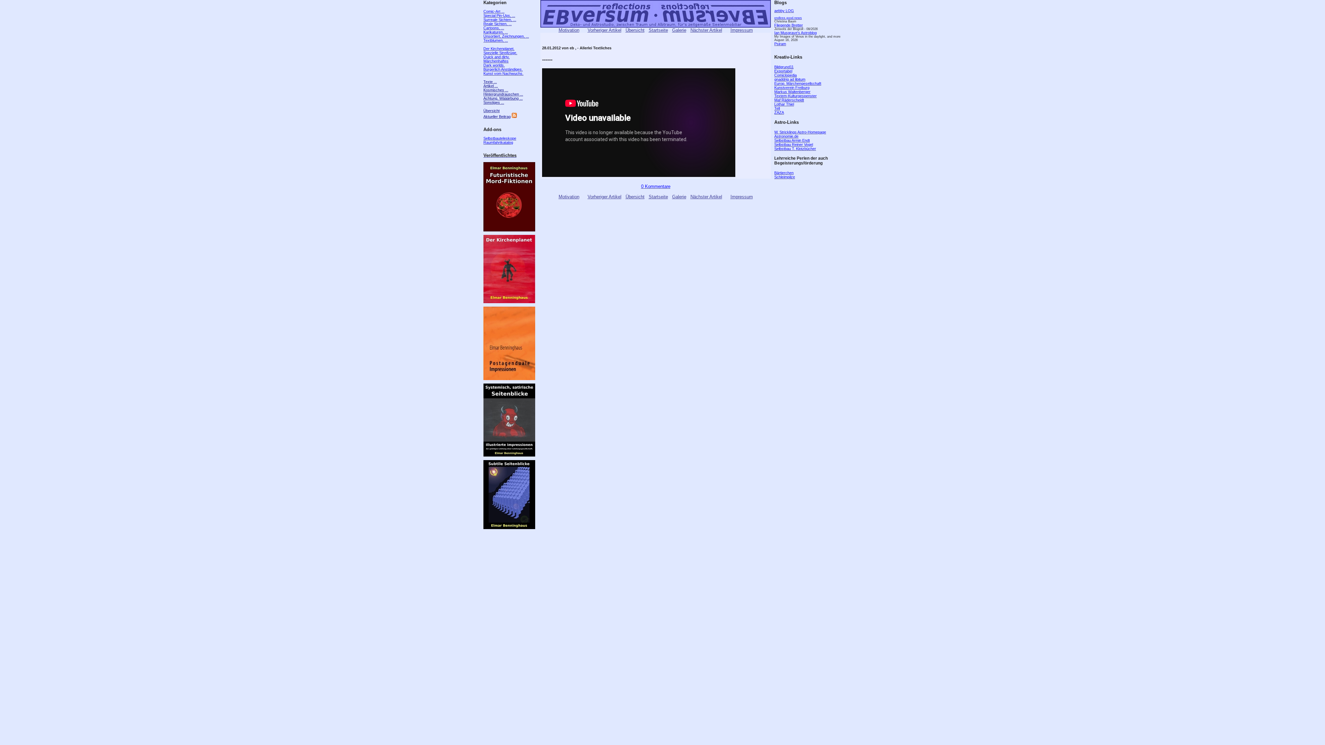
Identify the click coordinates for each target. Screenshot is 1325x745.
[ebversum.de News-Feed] (514, 117)
